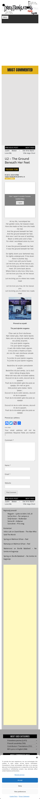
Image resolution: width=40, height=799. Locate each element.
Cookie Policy (14, 796)
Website (8, 483)
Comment (9, 440)
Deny (20, 786)
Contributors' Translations (17, 746)
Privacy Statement (24, 796)
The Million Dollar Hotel (16, 177)
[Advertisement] (20, 44)
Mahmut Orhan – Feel (20, 539)
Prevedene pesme (12, 169)
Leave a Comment (9, 178)
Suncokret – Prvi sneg (16, 523)
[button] (37, 757)
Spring (17, 175)
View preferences (20, 791)
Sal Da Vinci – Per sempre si (18, 516)
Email (7, 474)
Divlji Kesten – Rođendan (17, 519)
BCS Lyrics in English (15, 749)
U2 (24, 177)
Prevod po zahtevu (12, 418)
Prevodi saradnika (14, 743)
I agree (20, 202)
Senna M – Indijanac (15, 521)
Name (8, 465)
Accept (20, 780)
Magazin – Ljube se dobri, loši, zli (20, 514)
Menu (5, 17)
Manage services (19, 775)
